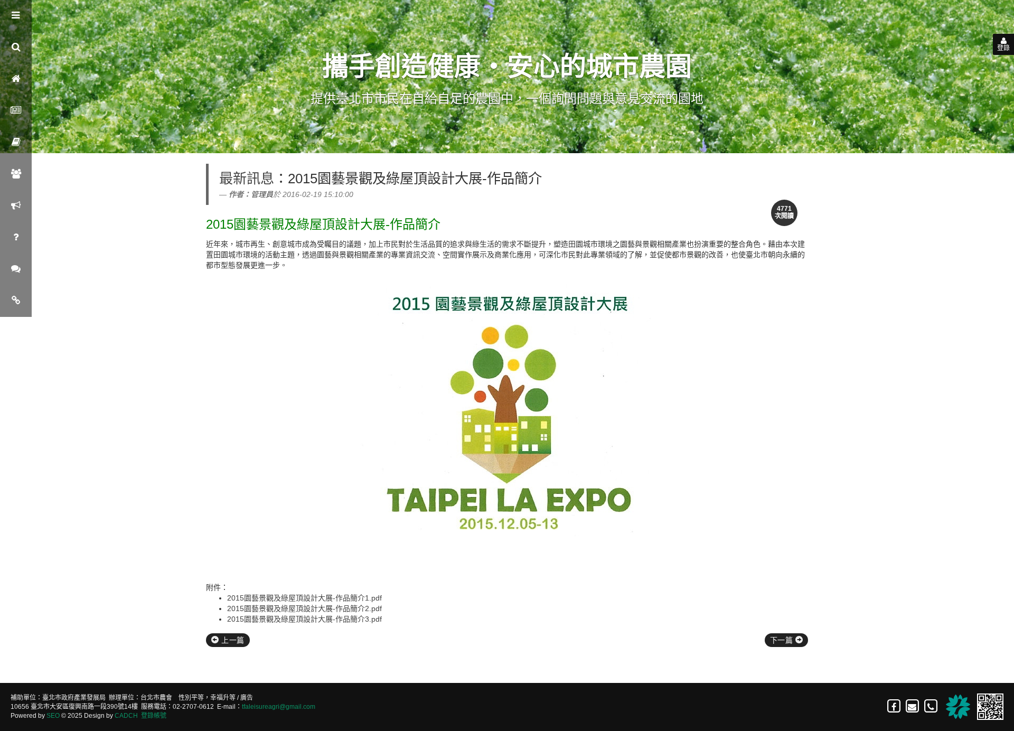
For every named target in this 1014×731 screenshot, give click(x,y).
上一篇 (232, 640)
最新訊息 (246, 178)
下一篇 (782, 640)
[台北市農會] (956, 706)
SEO (53, 715)
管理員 (262, 194)
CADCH (126, 715)
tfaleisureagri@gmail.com (278, 706)
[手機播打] (931, 706)
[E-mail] (913, 706)
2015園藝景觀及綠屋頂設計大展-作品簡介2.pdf (304, 608)
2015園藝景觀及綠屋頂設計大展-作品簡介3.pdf (304, 619)
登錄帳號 (153, 715)
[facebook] (894, 706)
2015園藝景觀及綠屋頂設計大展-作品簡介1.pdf (304, 598)
